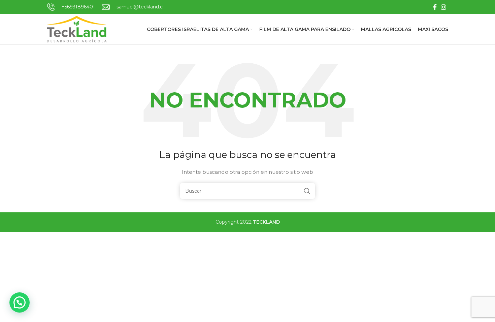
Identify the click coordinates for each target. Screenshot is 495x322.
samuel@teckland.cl (140, 7)
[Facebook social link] (435, 7)
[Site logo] (77, 29)
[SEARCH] (307, 191)
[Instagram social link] (443, 7)
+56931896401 (78, 7)
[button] (19, 302)
